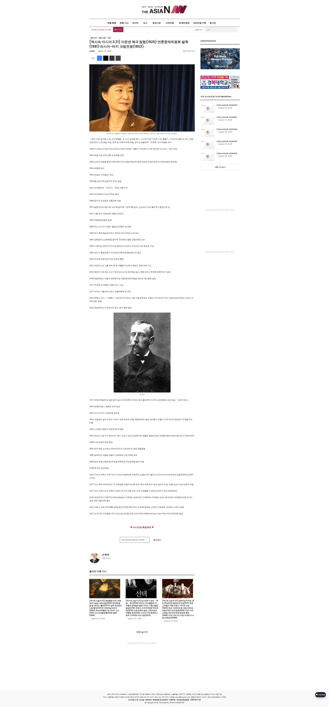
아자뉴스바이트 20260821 (227, 117)
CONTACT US (195, 700)
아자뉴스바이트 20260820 (227, 129)
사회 (109, 38)
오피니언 (156, 23)
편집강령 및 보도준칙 (160, 700)
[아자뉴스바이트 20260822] (207, 108)
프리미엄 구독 (199, 23)
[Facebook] (99, 58)
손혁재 (92, 51)
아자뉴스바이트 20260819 (227, 141)
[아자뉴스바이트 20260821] (207, 120)
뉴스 (145, 23)
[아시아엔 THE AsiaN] (164, 9)
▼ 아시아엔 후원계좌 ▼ (142, 527)
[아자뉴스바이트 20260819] (207, 144)
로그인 (213, 23)
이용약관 (172, 700)
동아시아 (94, 38)
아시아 (135, 23)
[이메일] (112, 58)
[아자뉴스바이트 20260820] (207, 132)
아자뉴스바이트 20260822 (227, 105)
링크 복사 (157, 540)
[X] (105, 58)
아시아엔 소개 (133, 700)
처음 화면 (111, 23)
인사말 (141, 700)
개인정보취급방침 (183, 700)
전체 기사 (124, 23)
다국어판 (170, 23)
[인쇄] (118, 58)
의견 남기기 (142, 632)
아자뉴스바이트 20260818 (227, 153)
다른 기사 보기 (220, 167)
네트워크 (148, 700)
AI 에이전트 (184, 23)
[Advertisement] (142, 663)
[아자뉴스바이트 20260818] (207, 156)
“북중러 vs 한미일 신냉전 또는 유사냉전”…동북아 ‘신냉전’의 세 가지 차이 (154, 29)
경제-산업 (102, 38)
